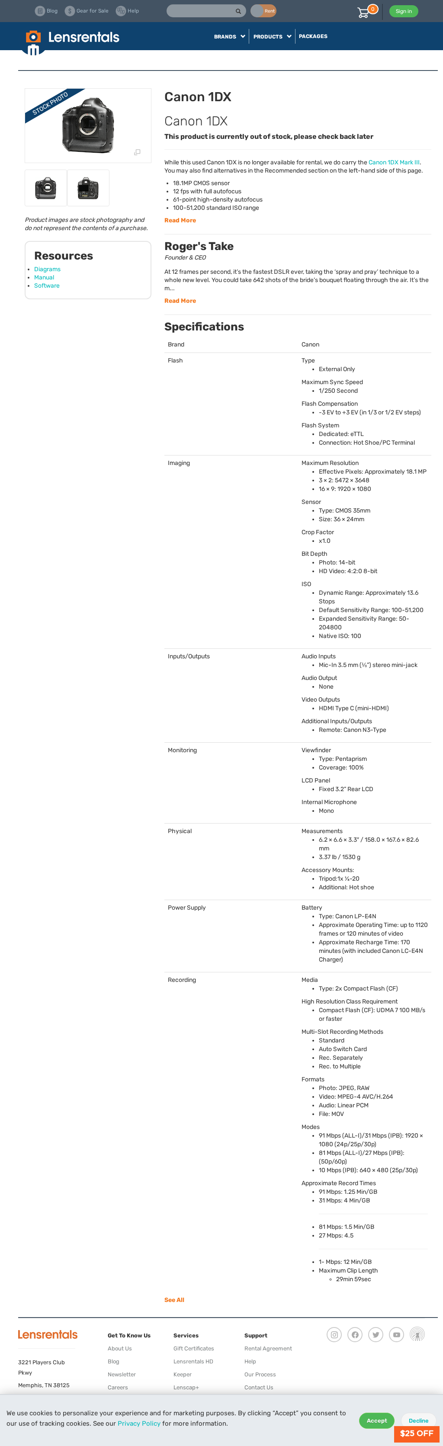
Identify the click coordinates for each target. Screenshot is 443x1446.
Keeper (182, 1374)
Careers (118, 1387)
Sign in (404, 11)
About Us (120, 1348)
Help (250, 1361)
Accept (377, 1420)
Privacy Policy (139, 1423)
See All (174, 1300)
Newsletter (122, 1374)
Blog (113, 1361)
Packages (313, 36)
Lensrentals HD (193, 1361)
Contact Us (258, 1387)
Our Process (260, 1374)
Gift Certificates (193, 1348)
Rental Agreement (268, 1348)
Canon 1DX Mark (394, 162)
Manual (44, 277)
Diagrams (47, 269)
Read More (180, 220)
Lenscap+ (186, 1387)
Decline (419, 1420)
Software (47, 285)
